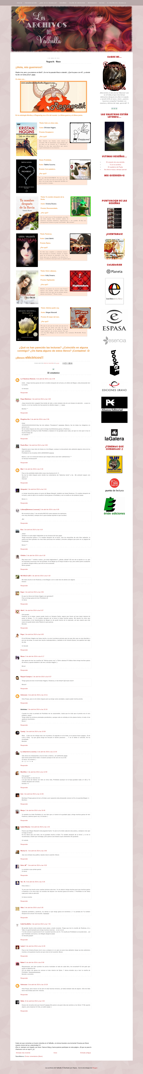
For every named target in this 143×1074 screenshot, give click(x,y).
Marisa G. (24, 851)
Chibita (23, 555)
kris (22, 794)
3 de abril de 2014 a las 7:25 (41, 924)
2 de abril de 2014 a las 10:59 (36, 731)
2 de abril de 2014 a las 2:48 (41, 399)
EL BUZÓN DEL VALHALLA (116, 3)
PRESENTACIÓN (31, 3)
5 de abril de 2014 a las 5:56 (34, 962)
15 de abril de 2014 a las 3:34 (35, 1001)
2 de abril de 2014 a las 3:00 (38, 445)
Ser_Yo (23, 882)
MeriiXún (24, 772)
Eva (22, 529)
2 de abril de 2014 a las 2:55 (39, 419)
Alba (22, 907)
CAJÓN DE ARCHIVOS (77, 3)
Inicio (55, 1053)
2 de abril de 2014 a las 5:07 (33, 610)
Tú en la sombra (115, 164)
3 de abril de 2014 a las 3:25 (35, 882)
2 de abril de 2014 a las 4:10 (33, 529)
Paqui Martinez (26, 399)
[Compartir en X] (67, 363)
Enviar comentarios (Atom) (34, 1056)
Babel (23, 962)
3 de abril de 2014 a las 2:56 (37, 851)
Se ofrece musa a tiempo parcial (115, 169)
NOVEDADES (92, 3)
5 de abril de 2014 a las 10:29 (38, 984)
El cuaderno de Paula (115, 167)
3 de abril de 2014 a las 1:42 (40, 827)
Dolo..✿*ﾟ (24, 865)
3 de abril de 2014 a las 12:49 (35, 946)
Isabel (23, 946)
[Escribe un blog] (65, 363)
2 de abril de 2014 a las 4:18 (35, 555)
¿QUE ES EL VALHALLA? (48, 3)
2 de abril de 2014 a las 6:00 (34, 634)
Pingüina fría (25, 419)
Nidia (22, 1001)
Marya (23, 810)
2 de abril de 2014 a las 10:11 (38, 695)
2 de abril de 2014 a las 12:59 (37, 772)
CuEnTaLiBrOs (26, 924)
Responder (24, 392)
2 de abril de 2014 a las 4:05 (49, 509)
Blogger (94, 1068)
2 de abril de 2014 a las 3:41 (37, 489)
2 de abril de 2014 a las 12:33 (47, 752)
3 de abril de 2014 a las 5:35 (33, 907)
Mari (22, 469)
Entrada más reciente (23, 1053)
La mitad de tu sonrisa (29, 752)
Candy (23, 731)
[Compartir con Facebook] (69, 363)
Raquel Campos (26, 676)
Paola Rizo (24, 445)
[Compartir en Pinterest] (71, 363)
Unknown (24, 695)
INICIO (19, 3)
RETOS (102, 3)
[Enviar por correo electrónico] (63, 363)
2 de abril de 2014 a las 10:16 (37, 709)
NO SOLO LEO (26, 576)
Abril (22, 610)
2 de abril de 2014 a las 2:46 (45, 379)
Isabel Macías (25, 827)
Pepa (22, 634)
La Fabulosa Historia (28, 379)
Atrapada (24, 489)
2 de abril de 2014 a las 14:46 (34, 794)
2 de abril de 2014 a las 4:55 (34, 592)
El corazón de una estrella (115, 162)
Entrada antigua (85, 1053)
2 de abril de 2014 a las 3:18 (33, 469)
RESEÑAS (63, 3)
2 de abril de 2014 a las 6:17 (34, 656)
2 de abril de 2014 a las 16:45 (35, 810)
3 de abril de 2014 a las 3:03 (37, 865)
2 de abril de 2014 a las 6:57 (41, 676)
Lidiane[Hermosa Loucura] (30, 509)
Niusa (23, 656)
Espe (22, 592)
